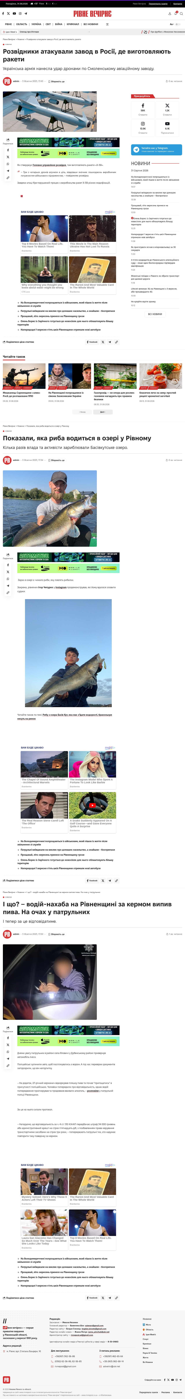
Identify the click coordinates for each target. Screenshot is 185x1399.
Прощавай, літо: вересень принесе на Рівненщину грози (52, 316)
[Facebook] (143, 110)
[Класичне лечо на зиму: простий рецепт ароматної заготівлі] (160, 376)
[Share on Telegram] (7, 170)
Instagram (61, 587)
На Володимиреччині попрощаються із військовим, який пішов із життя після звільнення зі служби (155, 180)
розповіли (93, 1091)
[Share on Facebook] (7, 150)
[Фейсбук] (3, 13)
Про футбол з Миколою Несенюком (168, 32)
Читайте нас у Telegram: (154, 148)
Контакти (177, 4)
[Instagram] (143, 128)
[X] (8, 13)
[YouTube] (14, 13)
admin (16, 81)
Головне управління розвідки (49, 165)
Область (8, 388)
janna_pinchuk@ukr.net (98, 1332)
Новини (8, 44)
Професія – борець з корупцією (35, 32)
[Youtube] (167, 128)
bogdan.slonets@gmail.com (94, 1329)
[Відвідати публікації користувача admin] (7, 81)
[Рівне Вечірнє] (6, 1379)
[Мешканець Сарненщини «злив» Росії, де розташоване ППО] (24, 376)
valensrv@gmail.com (94, 1326)
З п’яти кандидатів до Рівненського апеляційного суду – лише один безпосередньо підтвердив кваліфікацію (155, 263)
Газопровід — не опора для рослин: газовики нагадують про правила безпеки (114, 396)
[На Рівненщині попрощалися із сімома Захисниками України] (69, 376)
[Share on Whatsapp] (7, 163)
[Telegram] (26, 13)
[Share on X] (7, 157)
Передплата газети (158, 4)
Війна (18, 388)
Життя (98, 388)
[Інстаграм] (20, 13)
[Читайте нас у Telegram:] (136, 150)
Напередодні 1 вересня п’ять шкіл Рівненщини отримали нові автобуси (61, 330)
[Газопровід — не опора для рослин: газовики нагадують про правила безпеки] (115, 376)
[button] (169, 13)
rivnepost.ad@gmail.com (82, 1335)
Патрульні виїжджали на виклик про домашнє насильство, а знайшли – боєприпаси (68, 311)
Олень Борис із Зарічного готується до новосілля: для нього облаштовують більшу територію (152, 221)
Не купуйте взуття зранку (143, 301)
